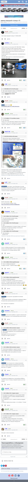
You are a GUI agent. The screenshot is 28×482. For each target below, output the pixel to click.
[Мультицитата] (5, 39)
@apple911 (4, 296)
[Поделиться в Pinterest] (6, 466)
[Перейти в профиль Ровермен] (2, 212)
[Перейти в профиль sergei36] (2, 243)
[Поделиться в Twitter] (2, 466)
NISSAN (7, 93)
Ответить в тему (14, 25)
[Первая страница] (1, 28)
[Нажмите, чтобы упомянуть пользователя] (2, 39)
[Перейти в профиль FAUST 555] (2, 132)
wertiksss (14, 118)
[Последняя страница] (26, 28)
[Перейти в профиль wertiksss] (2, 43)
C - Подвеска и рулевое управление (19, 22)
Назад (4, 28)
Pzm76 (13, 88)
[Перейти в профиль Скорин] (2, 375)
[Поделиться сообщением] (25, 33)
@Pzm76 (3, 314)
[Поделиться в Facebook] (4, 466)
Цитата (8, 38)
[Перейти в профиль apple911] (2, 273)
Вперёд (23, 28)
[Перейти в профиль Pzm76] (2, 32)
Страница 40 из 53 (14, 28)
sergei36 (14, 262)
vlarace (5, 22)
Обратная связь (14, 478)
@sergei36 (4, 363)
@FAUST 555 (4, 186)
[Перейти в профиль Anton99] (2, 114)
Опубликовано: (11, 32)
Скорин (13, 393)
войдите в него (5, 447)
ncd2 (13, 136)
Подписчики (12, 456)
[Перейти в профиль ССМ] (2, 84)
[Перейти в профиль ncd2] (2, 183)
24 (26, 456)
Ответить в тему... (7, 452)
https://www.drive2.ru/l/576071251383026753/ (10, 204)
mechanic (14, 327)
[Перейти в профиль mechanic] (2, 311)
